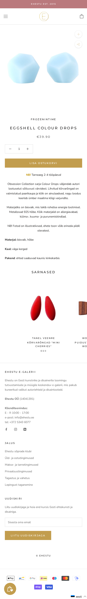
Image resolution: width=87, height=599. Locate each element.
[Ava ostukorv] (81, 16)
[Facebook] (6, 429)
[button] (78, 596)
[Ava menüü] (6, 16)
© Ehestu (43, 555)
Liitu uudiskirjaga (28, 535)
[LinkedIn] (24, 429)
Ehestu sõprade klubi (18, 451)
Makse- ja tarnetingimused (21, 465)
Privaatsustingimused (18, 471)
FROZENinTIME (43, 119)
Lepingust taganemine (19, 485)
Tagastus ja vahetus (17, 478)
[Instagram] (15, 429)
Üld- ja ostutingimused (19, 458)
